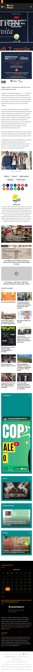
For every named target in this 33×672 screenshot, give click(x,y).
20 (16, 585)
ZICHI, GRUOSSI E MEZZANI (8, 302)
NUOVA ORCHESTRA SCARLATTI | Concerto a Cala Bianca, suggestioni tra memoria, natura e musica (24, 367)
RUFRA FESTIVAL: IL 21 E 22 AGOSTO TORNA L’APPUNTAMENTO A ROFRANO (8, 350)
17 (3, 585)
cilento (19, 14)
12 (12, 582)
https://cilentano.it (16, 659)
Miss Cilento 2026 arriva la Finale (24, 321)
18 (7, 585)
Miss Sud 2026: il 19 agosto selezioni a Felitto (8, 365)
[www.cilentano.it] (10, 6)
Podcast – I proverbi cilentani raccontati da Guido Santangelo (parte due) (16, 551)
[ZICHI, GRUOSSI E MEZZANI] (8, 296)
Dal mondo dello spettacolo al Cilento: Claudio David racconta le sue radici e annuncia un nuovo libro (24, 386)
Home (14, 14)
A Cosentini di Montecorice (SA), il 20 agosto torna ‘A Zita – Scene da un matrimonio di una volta (24, 339)
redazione (15, 41)
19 (12, 585)
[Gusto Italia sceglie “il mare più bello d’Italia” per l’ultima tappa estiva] (8, 315)
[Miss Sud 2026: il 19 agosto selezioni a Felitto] (8, 358)
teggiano (11, 179)
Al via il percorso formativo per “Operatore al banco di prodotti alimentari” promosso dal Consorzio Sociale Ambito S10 (15, 238)
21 (20, 585)
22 (25, 585)
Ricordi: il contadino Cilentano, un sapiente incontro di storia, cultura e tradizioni (14, 496)
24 (3, 589)
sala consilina (24, 176)
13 (16, 582)
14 (20, 582)
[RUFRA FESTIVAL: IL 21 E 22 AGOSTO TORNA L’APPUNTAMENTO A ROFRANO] (8, 336)
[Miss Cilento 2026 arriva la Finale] (24, 315)
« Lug (2, 596)
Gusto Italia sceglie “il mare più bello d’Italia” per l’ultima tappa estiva (8, 322)
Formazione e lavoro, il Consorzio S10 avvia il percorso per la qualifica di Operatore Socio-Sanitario (24, 305)
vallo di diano (21, 179)
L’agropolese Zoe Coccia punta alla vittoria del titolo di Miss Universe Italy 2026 (8, 385)
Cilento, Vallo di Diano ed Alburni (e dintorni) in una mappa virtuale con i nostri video (14, 523)
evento (23, 93)
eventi (15, 176)
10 (3, 582)
